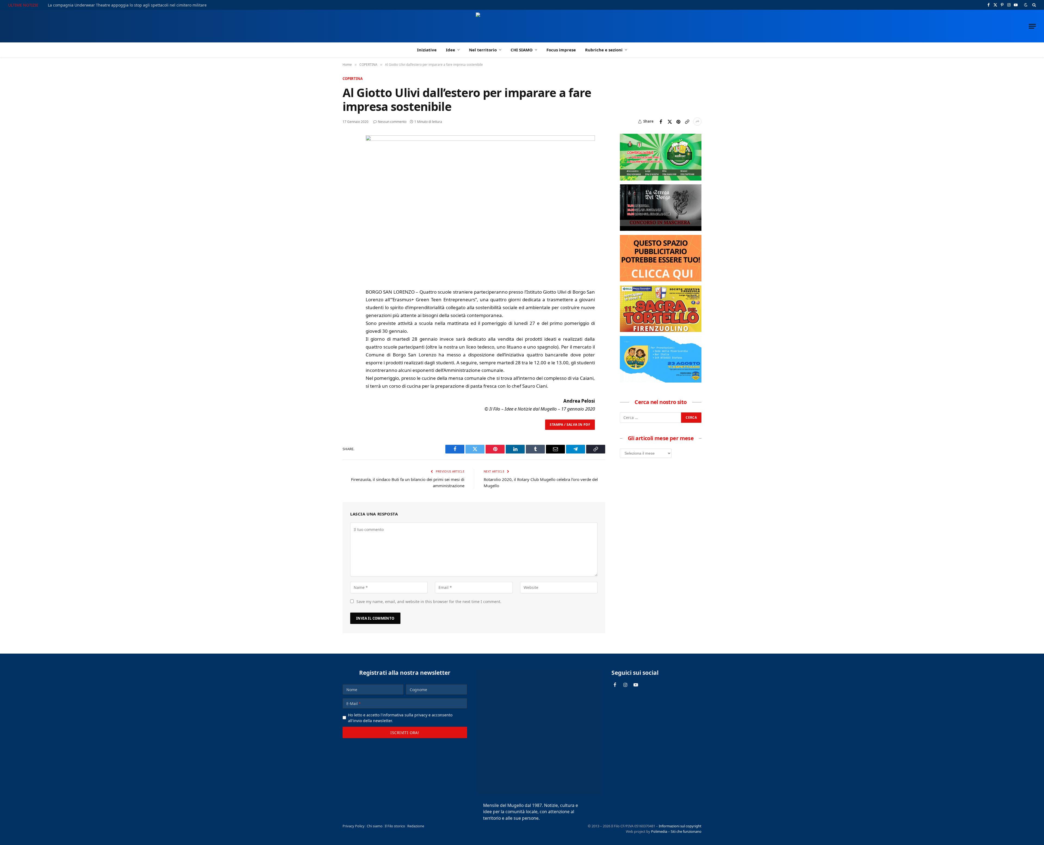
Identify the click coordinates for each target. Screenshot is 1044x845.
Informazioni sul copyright (680, 826)
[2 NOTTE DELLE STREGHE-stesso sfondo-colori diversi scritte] (660, 229)
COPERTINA (353, 78)
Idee (450, 49)
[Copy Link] (687, 121)
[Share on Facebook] (661, 121)
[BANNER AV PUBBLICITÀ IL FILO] (660, 279)
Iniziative (427, 49)
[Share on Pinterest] (678, 121)
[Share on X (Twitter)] (670, 121)
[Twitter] (348, 166)
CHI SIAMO (522, 49)
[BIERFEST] (660, 179)
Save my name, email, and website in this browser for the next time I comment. (428, 601)
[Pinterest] (348, 178)
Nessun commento (392, 121)
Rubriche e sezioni (604, 49)
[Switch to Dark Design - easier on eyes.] (1026, 5)
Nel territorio (483, 49)
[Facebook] (348, 153)
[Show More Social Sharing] (697, 121)
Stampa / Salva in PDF (570, 424)
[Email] (348, 191)
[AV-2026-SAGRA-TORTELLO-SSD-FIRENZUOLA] (660, 330)
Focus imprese (561, 49)
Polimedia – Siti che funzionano (676, 831)
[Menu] (1032, 26)
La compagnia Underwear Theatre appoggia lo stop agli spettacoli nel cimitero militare (127, 5)
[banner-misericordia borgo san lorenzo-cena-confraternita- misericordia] (660, 381)
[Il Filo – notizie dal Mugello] (522, 26)
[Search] (1033, 5)
